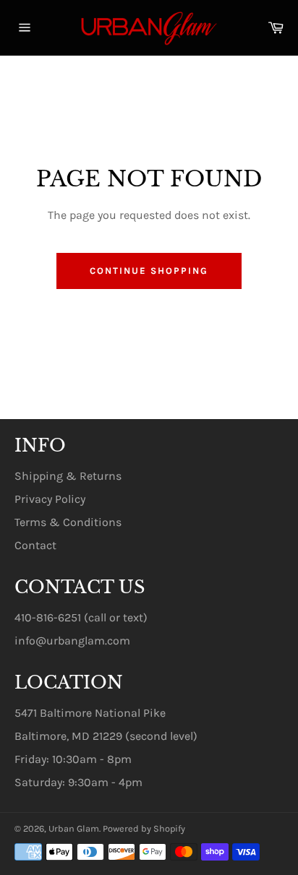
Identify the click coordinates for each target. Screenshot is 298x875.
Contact (35, 545)
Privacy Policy (49, 499)
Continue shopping (149, 270)
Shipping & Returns (68, 476)
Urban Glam (73, 828)
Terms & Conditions (68, 522)
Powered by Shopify (144, 828)
